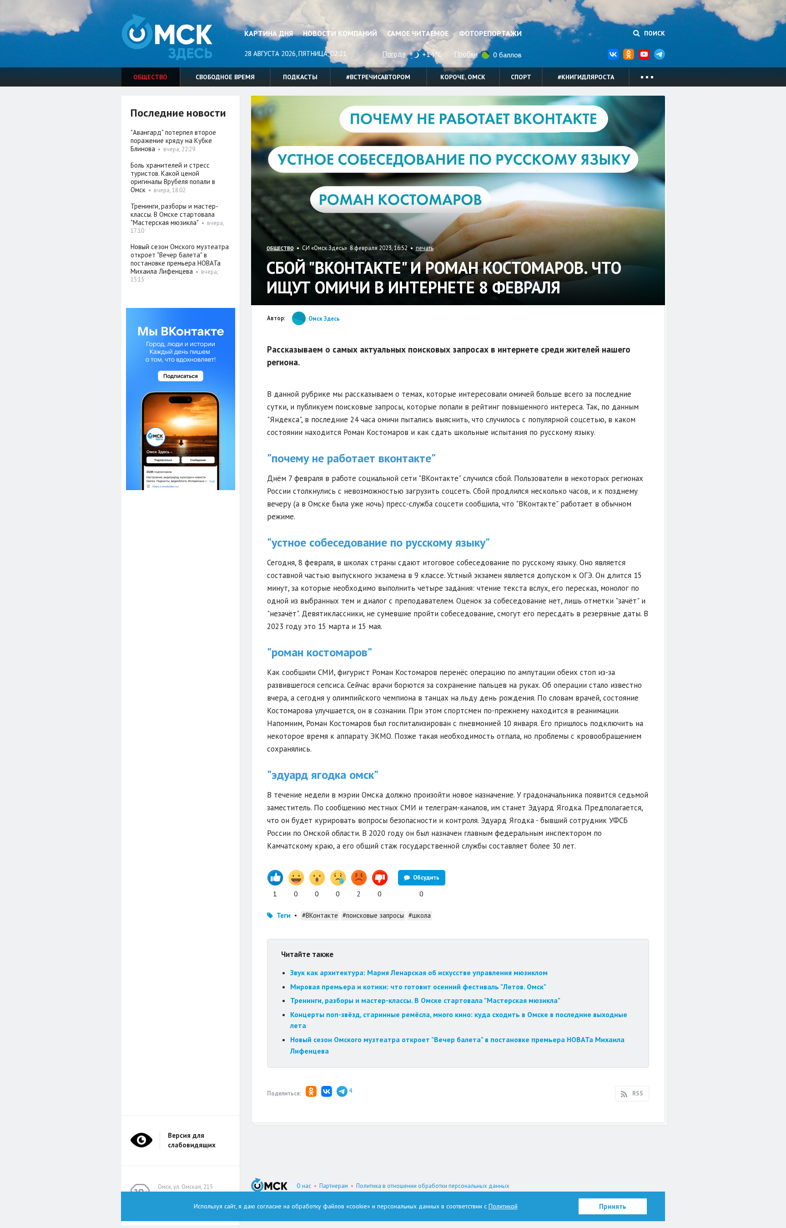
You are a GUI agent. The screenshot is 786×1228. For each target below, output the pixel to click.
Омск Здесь (166, 37)
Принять (612, 1206)
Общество (150, 77)
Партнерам (333, 1186)
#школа (419, 915)
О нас (304, 1186)
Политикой (503, 1206)
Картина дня (268, 33)
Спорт (521, 77)
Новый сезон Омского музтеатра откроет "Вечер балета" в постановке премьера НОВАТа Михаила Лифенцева (180, 259)
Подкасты (300, 77)
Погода (394, 53)
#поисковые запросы (373, 915)
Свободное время (225, 77)
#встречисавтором (378, 77)
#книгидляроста (586, 77)
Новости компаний (340, 33)
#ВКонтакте (320, 915)
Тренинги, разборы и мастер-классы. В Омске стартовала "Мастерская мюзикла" (425, 1000)
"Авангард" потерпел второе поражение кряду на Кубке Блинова (173, 140)
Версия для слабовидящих (192, 1140)
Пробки (466, 53)
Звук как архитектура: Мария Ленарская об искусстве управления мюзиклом (419, 972)
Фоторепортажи (490, 33)
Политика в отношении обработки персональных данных (432, 1186)
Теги (284, 915)
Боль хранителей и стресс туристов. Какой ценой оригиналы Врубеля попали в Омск (173, 177)
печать (424, 248)
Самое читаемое (417, 33)
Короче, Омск (462, 77)
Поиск (653, 33)
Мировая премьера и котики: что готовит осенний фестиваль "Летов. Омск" (418, 986)
